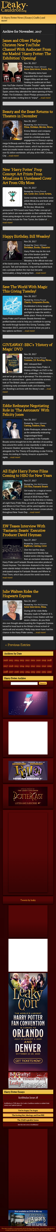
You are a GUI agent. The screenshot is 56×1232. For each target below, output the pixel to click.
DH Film (28, 486)
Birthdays (28, 247)
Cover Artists (45, 193)
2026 (6, 660)
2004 (27, 671)
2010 (44, 666)
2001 (44, 671)
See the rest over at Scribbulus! (28, 1125)
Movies (42, 127)
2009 (49, 666)
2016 (11, 666)
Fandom (35, 425)
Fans (43, 425)
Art (25, 193)
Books (37, 247)
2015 (16, 666)
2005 (22, 671)
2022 (27, 660)
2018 (49, 660)
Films (26, 127)
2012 (33, 666)
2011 (38, 666)
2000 (49, 671)
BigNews (28, 546)
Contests (28, 360)
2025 (11, 660)
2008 (6, 671)
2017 (6, 666)
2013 (27, 666)
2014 (22, 666)
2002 (38, 671)
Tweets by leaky (28, 900)
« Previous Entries (17, 645)
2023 (22, 660)
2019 (44, 660)
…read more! (45, 98)
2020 (38, 660)
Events (44, 69)
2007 (11, 671)
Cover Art (33, 193)
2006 (16, 671)
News (49, 127)
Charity (27, 302)
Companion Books (40, 302)
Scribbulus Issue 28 (28, 1097)
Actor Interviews (32, 69)
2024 (16, 660)
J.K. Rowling (39, 360)
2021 (33, 660)
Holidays (34, 127)
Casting (27, 425)
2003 (33, 671)
